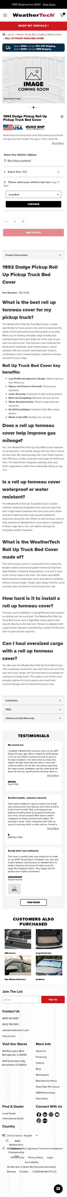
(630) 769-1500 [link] (10, 1024)
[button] (30, 107)
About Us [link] (41, 1051)
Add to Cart (33, 232)
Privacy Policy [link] (35, 1157)
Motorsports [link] (42, 1074)
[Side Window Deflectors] (18, 965)
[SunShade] (49, 965)
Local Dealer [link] (9, 1113)
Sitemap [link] (11, 1171)
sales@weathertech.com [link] (15, 1030)
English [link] (28, 1135)
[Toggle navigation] (5, 15)
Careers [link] (40, 1063)
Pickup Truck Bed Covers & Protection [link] (39, 34)
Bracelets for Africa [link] (46, 1080)
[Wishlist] (62, 117)
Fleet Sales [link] (42, 1098)
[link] (4, 34)
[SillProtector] (18, 939)
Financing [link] (41, 1057)
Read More (58, 143)
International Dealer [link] (13, 1118)
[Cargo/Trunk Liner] (49, 939)
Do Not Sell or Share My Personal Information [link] (31, 1167)
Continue (33, 204)
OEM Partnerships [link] (45, 1092)
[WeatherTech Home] (33, 15)
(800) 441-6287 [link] (10, 1018)
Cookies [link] (23, 1171)
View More (33, 902)
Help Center (9, 1036)
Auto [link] (11, 34)
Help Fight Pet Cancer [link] (48, 1086)
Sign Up (53, 999)
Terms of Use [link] (17, 1157)
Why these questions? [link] (19, 160)
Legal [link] (50, 1157)
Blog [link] (38, 1069)
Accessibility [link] (31, 1162)
